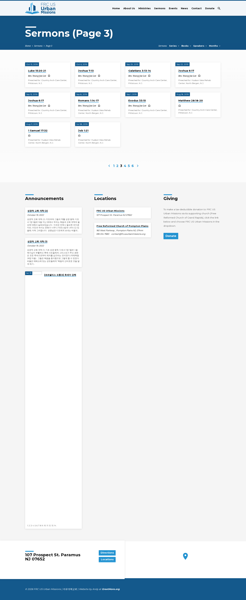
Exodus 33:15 (137, 100)
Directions (107, 552)
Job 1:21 (83, 130)
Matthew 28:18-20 (190, 100)
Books (185, 46)
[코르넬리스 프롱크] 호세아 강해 (60, 274)
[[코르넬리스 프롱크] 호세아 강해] (33, 397)
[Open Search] (219, 8)
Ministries (144, 8)
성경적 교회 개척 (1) (37, 241)
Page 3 (49, 45)
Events (173, 8)
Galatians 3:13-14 (139, 70)
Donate (210, 8)
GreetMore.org (111, 589)
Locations (107, 559)
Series (173, 46)
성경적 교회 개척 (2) (37, 210)
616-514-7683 (102, 234)
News (184, 8)
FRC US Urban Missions (111, 210)
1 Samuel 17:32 (38, 130)
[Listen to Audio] (49, 75)
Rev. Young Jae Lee (37, 75)
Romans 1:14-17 (88, 100)
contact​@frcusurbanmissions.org (128, 234)
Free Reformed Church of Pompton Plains (122, 226)
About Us (129, 8)
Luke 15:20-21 (37, 70)
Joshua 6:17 (186, 70)
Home (116, 8)
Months (214, 46)
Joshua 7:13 (86, 70)
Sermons (159, 8)
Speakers (199, 46)
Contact (196, 8)
